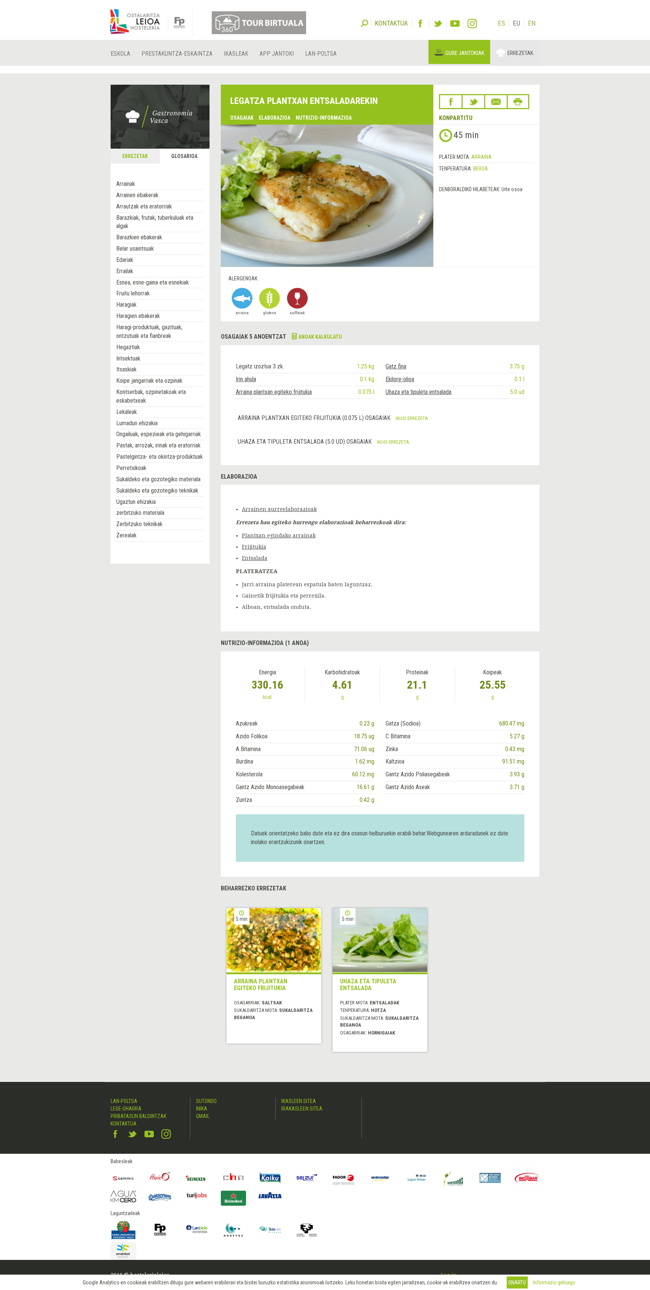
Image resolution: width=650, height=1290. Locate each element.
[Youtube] (455, 23)
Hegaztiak (128, 347)
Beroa (480, 169)
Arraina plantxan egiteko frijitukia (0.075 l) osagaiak (315, 417)
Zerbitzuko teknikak (139, 524)
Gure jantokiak (464, 53)
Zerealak (126, 535)
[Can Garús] (453, 1178)
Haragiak (126, 304)
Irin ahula (246, 379)
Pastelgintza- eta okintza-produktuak (159, 456)
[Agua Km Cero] (123, 1196)
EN (532, 23)
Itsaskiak (126, 369)
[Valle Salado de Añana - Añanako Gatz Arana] (490, 1178)
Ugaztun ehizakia (136, 501)
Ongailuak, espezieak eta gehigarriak (158, 434)
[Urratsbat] (123, 1251)
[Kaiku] (270, 1178)
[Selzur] (307, 1178)
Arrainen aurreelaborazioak (279, 509)
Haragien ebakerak (138, 315)
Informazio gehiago (554, 1282)
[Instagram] (472, 23)
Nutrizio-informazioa (324, 118)
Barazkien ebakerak (139, 237)
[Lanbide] (197, 1230)
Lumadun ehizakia (137, 423)
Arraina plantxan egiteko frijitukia (274, 392)
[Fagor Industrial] (343, 1178)
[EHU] (307, 1230)
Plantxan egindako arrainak (279, 535)
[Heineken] (197, 1178)
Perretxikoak (131, 468)
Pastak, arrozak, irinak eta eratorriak (158, 445)
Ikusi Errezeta (412, 418)
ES (501, 23)
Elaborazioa (274, 118)
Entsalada (254, 558)
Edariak (124, 259)
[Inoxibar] (527, 1178)
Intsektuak (128, 358)
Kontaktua (124, 1124)
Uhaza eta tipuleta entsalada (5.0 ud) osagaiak (305, 441)
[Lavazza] (270, 1195)
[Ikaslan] (270, 1230)
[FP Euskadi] (160, 1230)
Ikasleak (236, 53)
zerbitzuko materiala (140, 512)
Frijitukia (254, 547)
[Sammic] (123, 1178)
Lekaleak (126, 411)
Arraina (481, 157)
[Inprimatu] (518, 101)
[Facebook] (420, 23)
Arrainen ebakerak (137, 195)
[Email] (496, 101)
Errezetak (520, 53)
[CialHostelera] (233, 1178)
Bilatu (364, 22)
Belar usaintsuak (135, 248)
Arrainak (125, 183)
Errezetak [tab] (135, 156)
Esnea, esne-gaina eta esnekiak (152, 282)
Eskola (120, 53)
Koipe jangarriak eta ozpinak (149, 380)
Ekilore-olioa (400, 379)
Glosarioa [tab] (184, 156)
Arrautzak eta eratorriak (144, 206)
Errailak (124, 271)
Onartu (517, 1282)
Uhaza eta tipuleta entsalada (418, 392)
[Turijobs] (197, 1195)
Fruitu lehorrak (133, 293)
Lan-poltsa (321, 53)
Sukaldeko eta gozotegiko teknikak (157, 490)
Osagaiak (242, 118)
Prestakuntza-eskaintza (177, 53)
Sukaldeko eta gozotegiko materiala (158, 479)
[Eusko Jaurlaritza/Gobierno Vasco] (123, 1230)
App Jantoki (277, 53)
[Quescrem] (160, 1197)
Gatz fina (396, 366)
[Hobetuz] (233, 1230)
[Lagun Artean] (417, 1178)
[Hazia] (160, 1178)
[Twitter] (437, 23)
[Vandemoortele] (380, 1178)
